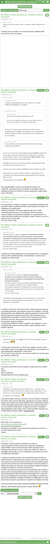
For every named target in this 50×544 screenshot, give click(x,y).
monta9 (40, 90)
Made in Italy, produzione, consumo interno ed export (26, 2)
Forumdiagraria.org (9, 542)
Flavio (41, 437)
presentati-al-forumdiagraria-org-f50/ (14, 424)
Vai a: (2, 494)
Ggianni (40, 379)
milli (42, 332)
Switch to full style (25, 6)
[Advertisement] (25, 62)
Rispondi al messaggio (10, 10)
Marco (41, 360)
